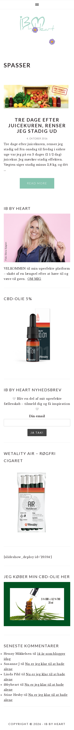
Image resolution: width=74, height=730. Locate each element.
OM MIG (34, 279)
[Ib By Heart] (37, 34)
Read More (37, 183)
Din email (37, 416)
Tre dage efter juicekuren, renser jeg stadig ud (37, 125)
